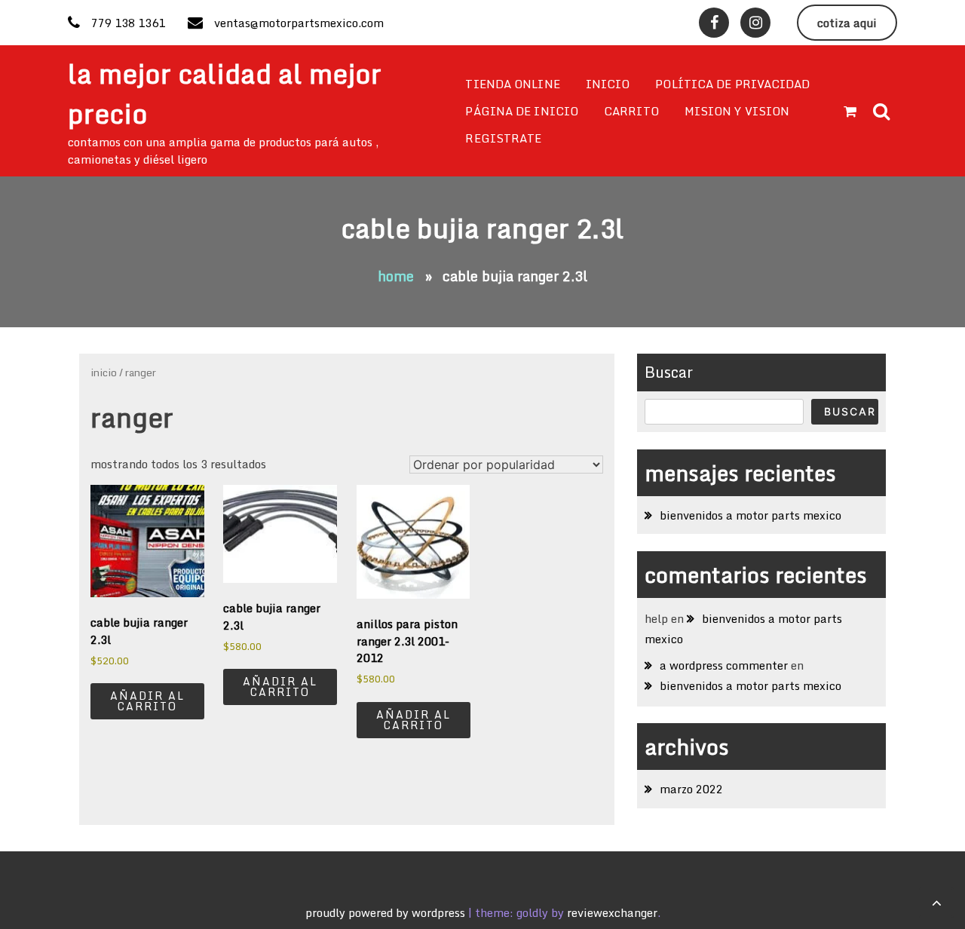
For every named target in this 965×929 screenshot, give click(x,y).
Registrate (503, 138)
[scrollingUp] (936, 903)
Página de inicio (521, 111)
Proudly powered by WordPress (386, 912)
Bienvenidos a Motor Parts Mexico (750, 515)
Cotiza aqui (847, 23)
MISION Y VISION (737, 111)
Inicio (608, 84)
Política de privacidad (732, 84)
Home (396, 276)
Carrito (631, 111)
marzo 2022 (691, 789)
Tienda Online (512, 84)
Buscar (669, 372)
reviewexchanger (612, 912)
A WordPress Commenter (724, 665)
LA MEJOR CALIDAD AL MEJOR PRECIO (224, 93)
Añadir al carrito (147, 701)
